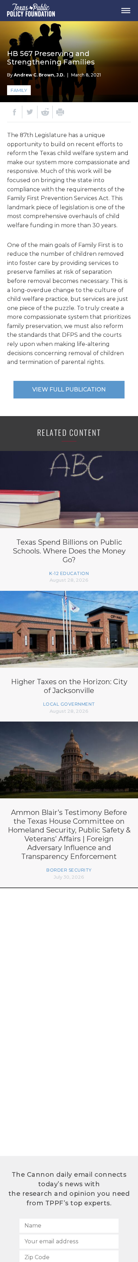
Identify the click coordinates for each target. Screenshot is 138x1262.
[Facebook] (14, 112)
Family (19, 90)
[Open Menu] (125, 10)
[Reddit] (45, 112)
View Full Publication (69, 389)
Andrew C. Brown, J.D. (39, 75)
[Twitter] (29, 112)
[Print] (60, 112)
